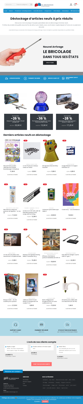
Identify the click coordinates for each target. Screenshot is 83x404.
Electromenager (46, 385)
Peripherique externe (71, 253)
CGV (24, 383)
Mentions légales (27, 381)
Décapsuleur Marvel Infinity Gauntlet (50, 166)
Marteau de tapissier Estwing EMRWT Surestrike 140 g (31, 255)
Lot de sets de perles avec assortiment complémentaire (12, 255)
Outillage (51, 208)
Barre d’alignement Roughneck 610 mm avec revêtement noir (49, 301)
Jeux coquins (73, 385)
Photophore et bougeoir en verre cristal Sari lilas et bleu (41, 121)
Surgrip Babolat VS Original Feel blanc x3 (69, 166)
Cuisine (51, 164)
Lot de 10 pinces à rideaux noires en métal (30, 166)
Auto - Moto (52, 379)
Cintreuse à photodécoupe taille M (50, 210)
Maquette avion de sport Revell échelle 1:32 (15, 121)
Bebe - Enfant (72, 379)
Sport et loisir (65, 388)
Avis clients (25, 379)
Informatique (62, 385)
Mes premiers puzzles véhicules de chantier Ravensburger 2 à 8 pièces (11, 167)
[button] (76, 4)
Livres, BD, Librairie (51, 388)
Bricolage (45, 382)
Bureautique (51, 382)
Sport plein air (70, 164)
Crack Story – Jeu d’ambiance (71, 209)
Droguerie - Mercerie (66, 382)
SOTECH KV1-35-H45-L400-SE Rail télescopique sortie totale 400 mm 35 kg (31, 212)
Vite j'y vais (50, 62)
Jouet (44, 388)
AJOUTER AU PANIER (12, 174)
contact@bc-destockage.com (10, 392)
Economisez (15, 116)
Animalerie (45, 379)
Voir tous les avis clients (41, 364)
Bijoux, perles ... (12, 253)
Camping (57, 382)
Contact (25, 385)
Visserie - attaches (71, 298)
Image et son (54, 385)
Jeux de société (70, 208)
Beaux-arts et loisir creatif (12, 208)
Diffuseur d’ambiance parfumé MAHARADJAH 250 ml (51, 256)
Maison (58, 388)
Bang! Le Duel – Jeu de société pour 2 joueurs (10, 300)
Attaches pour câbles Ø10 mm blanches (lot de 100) (69, 300)
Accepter (45, 401)
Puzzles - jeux (12, 164)
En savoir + (38, 401)
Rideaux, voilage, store (31, 164)
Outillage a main (32, 253)
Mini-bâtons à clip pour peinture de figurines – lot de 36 (12, 211)
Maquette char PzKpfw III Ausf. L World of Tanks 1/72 (67, 121)
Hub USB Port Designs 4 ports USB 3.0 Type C (70, 255)
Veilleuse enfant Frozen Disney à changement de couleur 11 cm (30, 301)
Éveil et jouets (32, 298)
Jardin (67, 385)
